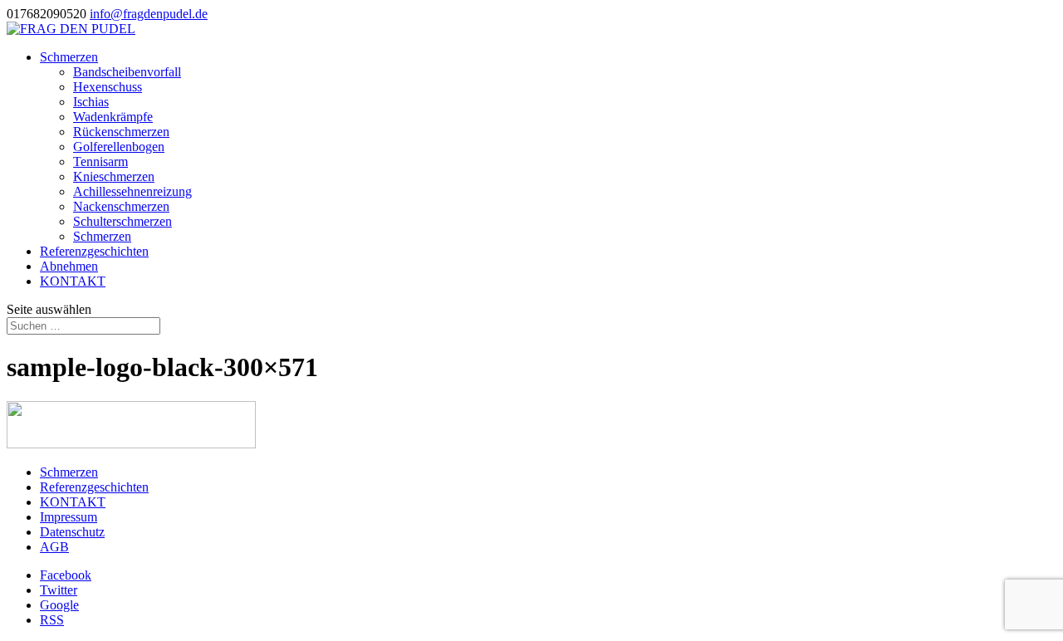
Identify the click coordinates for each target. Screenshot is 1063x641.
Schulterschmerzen (122, 221)
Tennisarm (100, 161)
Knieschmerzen (113, 176)
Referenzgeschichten (94, 251)
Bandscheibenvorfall (127, 72)
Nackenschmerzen (121, 206)
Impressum (68, 517)
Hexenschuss (107, 87)
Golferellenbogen (118, 146)
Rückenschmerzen (121, 132)
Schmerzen (69, 57)
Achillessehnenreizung (132, 191)
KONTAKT (72, 281)
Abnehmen (69, 266)
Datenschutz (72, 532)
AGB (54, 547)
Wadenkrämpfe (113, 117)
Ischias (91, 102)
